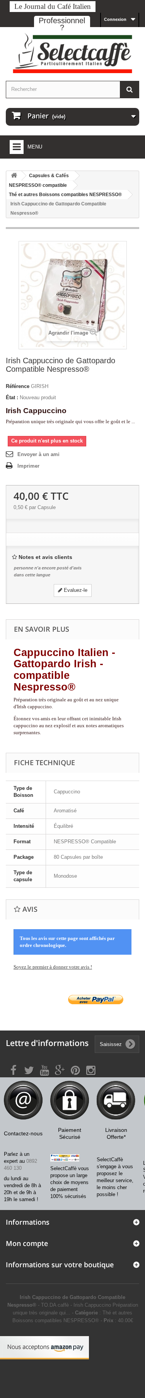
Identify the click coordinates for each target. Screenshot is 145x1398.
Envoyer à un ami (38, 454)
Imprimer (28, 466)
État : (12, 397)
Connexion (115, 19)
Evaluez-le (74, 590)
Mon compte (27, 1243)
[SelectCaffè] (72, 53)
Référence (17, 386)
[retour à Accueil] (14, 176)
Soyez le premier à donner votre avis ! (53, 967)
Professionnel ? (62, 24)
